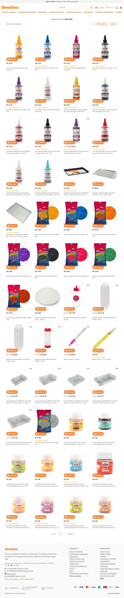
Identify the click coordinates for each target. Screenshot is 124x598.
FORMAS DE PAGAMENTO (108, 564)
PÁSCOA (71, 569)
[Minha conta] (116, 7)
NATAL (71, 571)
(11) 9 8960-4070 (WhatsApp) (16, 571)
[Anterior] (23, 1)
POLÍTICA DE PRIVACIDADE (108, 573)
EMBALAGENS (73, 556)
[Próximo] (101, 1)
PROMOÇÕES (104, 566)
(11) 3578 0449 (11, 569)
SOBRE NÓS (103, 571)
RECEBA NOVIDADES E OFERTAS (109, 569)
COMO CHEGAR (105, 551)
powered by (113, 593)
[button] (116, 7)
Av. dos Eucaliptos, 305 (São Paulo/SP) (19, 579)
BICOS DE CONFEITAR (76, 551)
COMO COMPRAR (105, 554)
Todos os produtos (75, 576)
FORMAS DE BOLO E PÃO (77, 559)
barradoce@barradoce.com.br (15, 576)
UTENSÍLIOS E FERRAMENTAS (78, 566)
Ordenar (113, 24)
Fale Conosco (11, 574)
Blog (102, 578)
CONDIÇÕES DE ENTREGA (108, 559)
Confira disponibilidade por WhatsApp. (42, 563)
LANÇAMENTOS (105, 561)
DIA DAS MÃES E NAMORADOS (78, 573)
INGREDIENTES (74, 564)
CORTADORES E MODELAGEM (78, 554)
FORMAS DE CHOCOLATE (77, 561)
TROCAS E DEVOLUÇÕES (107, 576)
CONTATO (103, 556)
